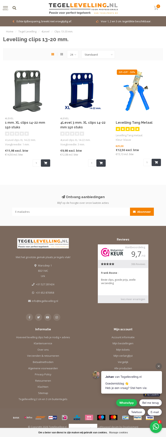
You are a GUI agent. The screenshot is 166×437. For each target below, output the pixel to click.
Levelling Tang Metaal (134, 123)
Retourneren (43, 380)
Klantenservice (43, 343)
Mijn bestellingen (123, 343)
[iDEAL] (65, 417)
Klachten (43, 387)
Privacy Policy (43, 374)
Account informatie (123, 337)
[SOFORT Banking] (40, 417)
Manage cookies (118, 432)
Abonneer (144, 212)
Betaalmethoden (43, 362)
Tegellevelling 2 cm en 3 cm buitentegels (43, 399)
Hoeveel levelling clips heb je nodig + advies (43, 337)
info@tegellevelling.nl (45, 301)
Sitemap (43, 393)
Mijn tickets (123, 349)
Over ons (43, 349)
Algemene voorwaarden (43, 368)
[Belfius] (28, 417)
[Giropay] (53, 417)
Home (9, 31)
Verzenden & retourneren (43, 356)
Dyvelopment (130, 426)
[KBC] (77, 417)
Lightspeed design (108, 426)
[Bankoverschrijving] (16, 417)
